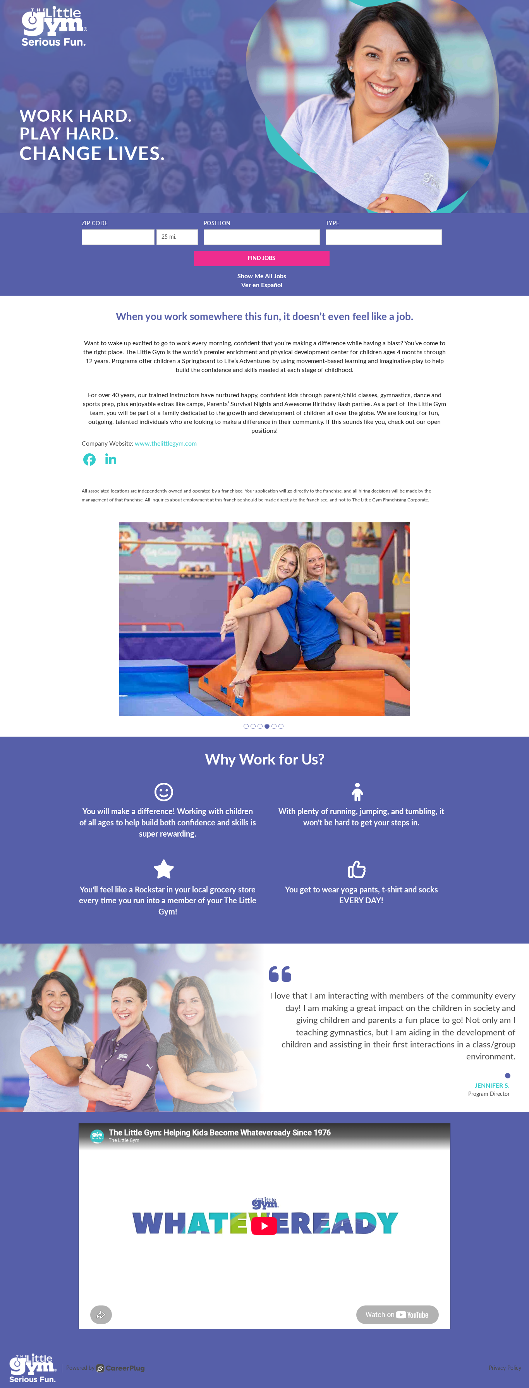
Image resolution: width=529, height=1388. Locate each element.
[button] (246, 726)
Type (333, 223)
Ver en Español (261, 285)
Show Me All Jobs (261, 276)
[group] (264, 619)
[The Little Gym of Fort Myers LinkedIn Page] (111, 460)
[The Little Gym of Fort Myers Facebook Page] (89, 460)
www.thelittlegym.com (166, 444)
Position (217, 223)
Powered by (80, 1368)
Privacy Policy (505, 1368)
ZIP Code (95, 223)
